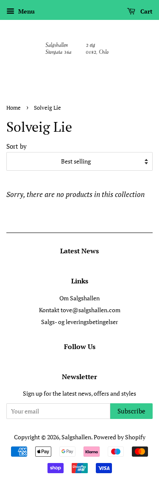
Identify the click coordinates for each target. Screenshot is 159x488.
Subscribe (131, 411)
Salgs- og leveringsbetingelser (79, 322)
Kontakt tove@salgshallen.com (79, 310)
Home (13, 107)
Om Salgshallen (79, 298)
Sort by (16, 146)
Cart (146, 11)
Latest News (79, 250)
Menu (26, 11)
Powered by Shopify (119, 437)
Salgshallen (76, 437)
